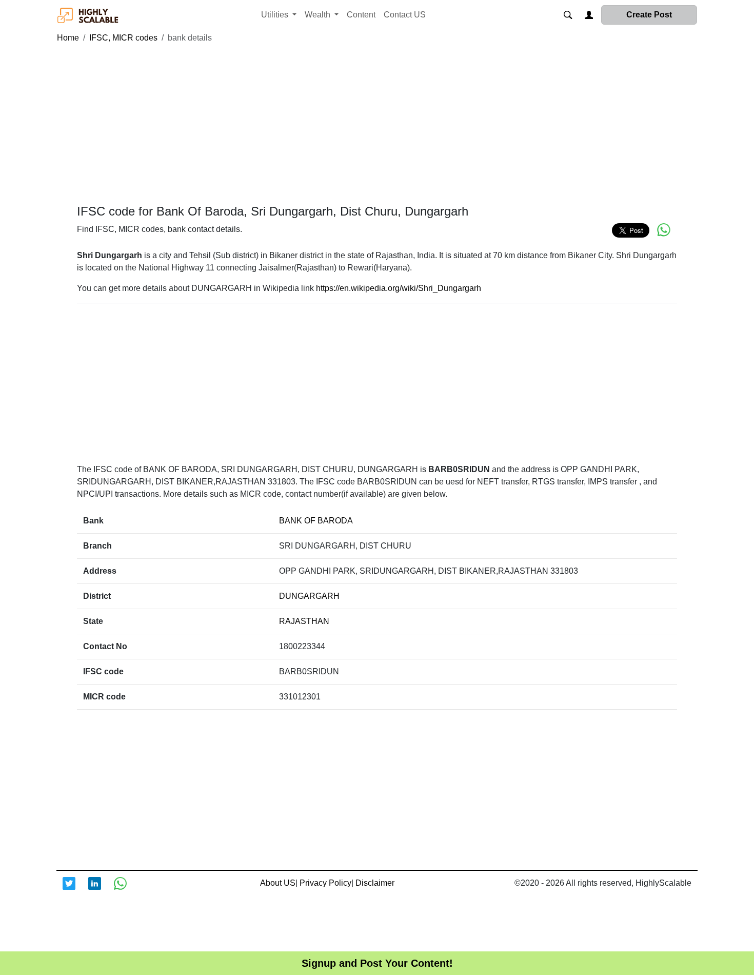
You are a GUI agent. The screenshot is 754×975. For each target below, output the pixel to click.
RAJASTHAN (304, 621)
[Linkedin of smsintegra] (101, 890)
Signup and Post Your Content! (377, 963)
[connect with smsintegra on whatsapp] (127, 890)
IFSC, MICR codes (123, 37)
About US (277, 883)
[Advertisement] (377, 124)
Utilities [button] (275, 14)
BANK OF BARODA (316, 520)
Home (68, 37)
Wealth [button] (318, 14)
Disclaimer (374, 883)
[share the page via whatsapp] (663, 230)
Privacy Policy (325, 883)
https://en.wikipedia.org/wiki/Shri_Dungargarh (398, 288)
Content (361, 14)
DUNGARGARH (309, 596)
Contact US (405, 14)
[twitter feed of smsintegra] (75, 890)
